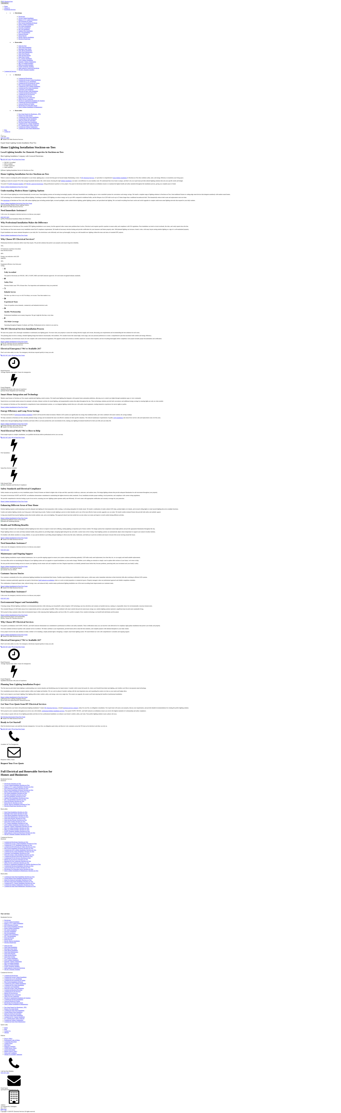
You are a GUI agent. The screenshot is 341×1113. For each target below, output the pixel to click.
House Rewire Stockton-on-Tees (13, 803)
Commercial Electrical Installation (27, 102)
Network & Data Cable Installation (28, 91)
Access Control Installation (26, 18)
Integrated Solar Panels (24, 49)
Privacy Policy (8, 1038)
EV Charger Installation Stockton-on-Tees (16, 823)
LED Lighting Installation (25, 60)
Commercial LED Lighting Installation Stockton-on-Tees (20, 850)
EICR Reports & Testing (25, 21)
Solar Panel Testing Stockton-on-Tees (14, 821)
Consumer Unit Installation (26, 89)
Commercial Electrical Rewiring (27, 92)
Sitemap (6, 1032)
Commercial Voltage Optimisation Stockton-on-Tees (18, 884)
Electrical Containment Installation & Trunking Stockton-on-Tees (22, 864)
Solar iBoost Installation (25, 50)
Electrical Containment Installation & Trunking (31, 100)
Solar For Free (22, 46)
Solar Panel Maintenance (25, 52)
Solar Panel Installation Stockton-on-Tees (15, 812)
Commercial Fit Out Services (26, 94)
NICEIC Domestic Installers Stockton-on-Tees (17, 834)
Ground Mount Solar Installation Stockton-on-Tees (18, 878)
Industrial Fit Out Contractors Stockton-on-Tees (17, 861)
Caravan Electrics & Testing (26, 104)
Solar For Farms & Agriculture (27, 120)
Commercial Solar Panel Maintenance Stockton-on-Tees (20, 886)
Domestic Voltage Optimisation (27, 62)
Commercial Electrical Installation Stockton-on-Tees (18, 866)
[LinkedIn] (5, 1110)
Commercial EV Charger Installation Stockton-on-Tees (19, 883)
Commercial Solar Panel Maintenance (29, 128)
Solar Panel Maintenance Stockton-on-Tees (16, 817)
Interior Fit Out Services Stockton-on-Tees (16, 859)
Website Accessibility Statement (13, 1054)
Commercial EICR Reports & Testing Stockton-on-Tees (20, 847)
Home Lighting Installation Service (10, 203)
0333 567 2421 (5, 138)
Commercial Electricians (25, 78)
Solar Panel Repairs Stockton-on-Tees (14, 818)
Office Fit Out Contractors (25, 99)
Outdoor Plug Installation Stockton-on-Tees (16, 798)
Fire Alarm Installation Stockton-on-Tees (15, 793)
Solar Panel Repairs (23, 54)
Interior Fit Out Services (25, 96)
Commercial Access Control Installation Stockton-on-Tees (20, 843)
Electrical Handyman (24, 39)
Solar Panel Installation (24, 47)
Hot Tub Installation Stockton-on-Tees (15, 796)
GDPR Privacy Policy (10, 1048)
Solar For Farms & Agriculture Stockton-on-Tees (18, 880)
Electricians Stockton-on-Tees (12, 783)
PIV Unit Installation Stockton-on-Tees (15, 799)
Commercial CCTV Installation (27, 81)
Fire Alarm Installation (24, 26)
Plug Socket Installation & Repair (27, 23)
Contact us (7, 131)
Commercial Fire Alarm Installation (28, 88)
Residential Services (10, 9)
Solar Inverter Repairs (24, 55)
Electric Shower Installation (26, 37)
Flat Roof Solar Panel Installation (27, 122)
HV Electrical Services (7, 717)
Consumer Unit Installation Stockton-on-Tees (17, 853)
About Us (7, 8)
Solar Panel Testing (23, 57)
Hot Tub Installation (24, 29)
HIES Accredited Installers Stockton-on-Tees (16, 829)
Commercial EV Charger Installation (28, 123)
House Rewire (22, 35)
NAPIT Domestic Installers (26, 66)
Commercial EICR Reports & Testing (29, 83)
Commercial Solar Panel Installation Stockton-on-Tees (19, 877)
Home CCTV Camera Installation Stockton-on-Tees (18, 787)
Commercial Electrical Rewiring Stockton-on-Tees (18, 856)
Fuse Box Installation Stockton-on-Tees (15, 795)
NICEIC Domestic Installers (26, 70)
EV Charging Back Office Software (28, 125)
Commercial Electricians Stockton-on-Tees (16, 842)
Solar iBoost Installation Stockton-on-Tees (16, 815)
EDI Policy (7, 1045)
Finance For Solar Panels (25, 115)
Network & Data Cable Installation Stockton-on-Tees (19, 855)
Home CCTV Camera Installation (27, 19)
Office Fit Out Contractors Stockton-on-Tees (16, 862)
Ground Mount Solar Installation (27, 119)
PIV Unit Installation (24, 32)
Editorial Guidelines (9, 1046)
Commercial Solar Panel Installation (28, 117)
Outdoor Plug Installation (25, 31)
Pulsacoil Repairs (23, 34)
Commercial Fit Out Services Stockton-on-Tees (17, 858)
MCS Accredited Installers (25, 63)
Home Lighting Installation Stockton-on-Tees (17, 791)
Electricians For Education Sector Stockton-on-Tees (18, 869)
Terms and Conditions (10, 1053)
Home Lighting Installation (26, 24)
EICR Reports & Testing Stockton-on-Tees (16, 788)
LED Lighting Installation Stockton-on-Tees (16, 825)
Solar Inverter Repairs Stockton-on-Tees (15, 820)
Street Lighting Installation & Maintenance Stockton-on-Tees (21, 870)
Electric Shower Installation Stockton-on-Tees (17, 804)
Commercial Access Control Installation (29, 80)
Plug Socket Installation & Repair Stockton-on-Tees (18, 790)
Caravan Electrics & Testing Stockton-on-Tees (17, 867)
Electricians (21, 16)
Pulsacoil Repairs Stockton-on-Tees (14, 801)
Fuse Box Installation (24, 27)
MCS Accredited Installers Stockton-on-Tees (16, 828)
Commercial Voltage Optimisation (27, 127)
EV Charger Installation (25, 58)
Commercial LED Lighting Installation (29, 86)
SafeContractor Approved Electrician (28, 68)
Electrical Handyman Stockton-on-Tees (15, 806)
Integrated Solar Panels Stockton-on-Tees (15, 813)
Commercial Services (10, 71)
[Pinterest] (2, 1110)
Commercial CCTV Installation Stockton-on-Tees (18, 845)
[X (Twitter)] (4, 1110)
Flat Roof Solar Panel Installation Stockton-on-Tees (18, 881)
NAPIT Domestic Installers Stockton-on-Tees (17, 831)
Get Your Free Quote (19, 159)
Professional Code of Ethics (12, 1040)
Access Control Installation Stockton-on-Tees (17, 785)
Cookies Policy (8, 1043)
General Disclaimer (9, 1049)
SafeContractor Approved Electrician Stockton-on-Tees (19, 833)
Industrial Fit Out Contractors (26, 97)
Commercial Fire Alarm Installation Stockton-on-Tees (19, 851)
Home (6, 6)
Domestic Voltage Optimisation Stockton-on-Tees (18, 826)
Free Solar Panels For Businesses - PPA (29, 114)
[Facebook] (1, 1110)
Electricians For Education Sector (27, 105)
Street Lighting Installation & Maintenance (30, 107)
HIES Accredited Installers (25, 65)
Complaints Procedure (10, 1041)
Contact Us (7, 1031)
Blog (5, 130)
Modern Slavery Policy (10, 1051)
